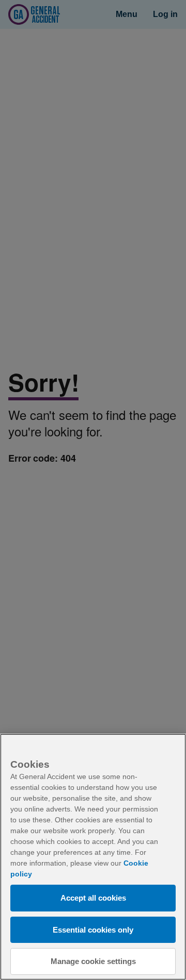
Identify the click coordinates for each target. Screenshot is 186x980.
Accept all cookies (93, 897)
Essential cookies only (93, 929)
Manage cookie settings (93, 961)
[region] (93, 857)
